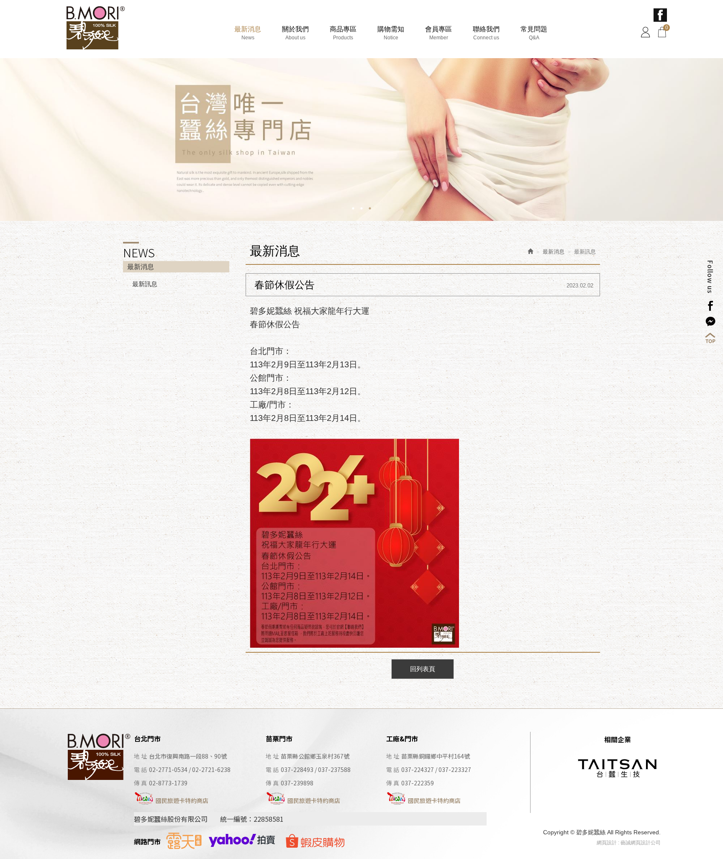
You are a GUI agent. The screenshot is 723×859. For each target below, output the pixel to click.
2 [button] (361, 208)
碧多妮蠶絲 (94, 29)
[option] (361, 139)
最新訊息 (144, 283)
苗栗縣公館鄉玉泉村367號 (315, 756)
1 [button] (353, 208)
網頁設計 (607, 843)
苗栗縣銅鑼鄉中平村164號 (435, 756)
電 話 (140, 769)
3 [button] (370, 208)
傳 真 (140, 783)
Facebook (660, 15)
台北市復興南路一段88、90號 (188, 756)
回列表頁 (422, 668)
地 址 (140, 756)
